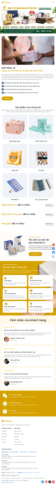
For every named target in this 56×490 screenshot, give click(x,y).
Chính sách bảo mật (5, 478)
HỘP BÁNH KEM (14, 141)
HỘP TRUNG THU (41, 141)
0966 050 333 (33, 452)
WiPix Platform (10, 482)
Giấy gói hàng (17, 442)
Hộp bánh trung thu (19, 433)
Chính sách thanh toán (16, 478)
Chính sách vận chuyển (27, 478)
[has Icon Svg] (6, 2)
